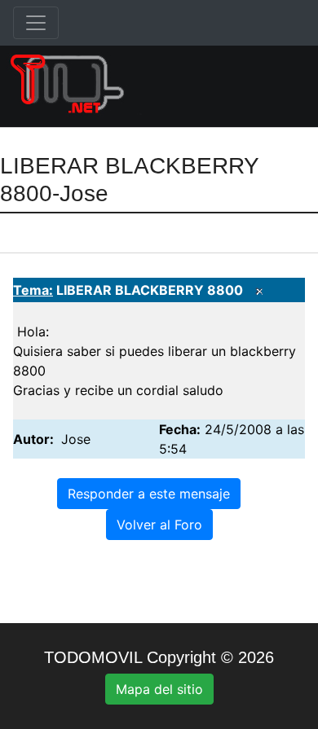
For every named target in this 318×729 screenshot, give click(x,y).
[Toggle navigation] (36, 23)
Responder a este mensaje (149, 493)
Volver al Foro (159, 524)
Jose (76, 439)
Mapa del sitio (159, 689)
